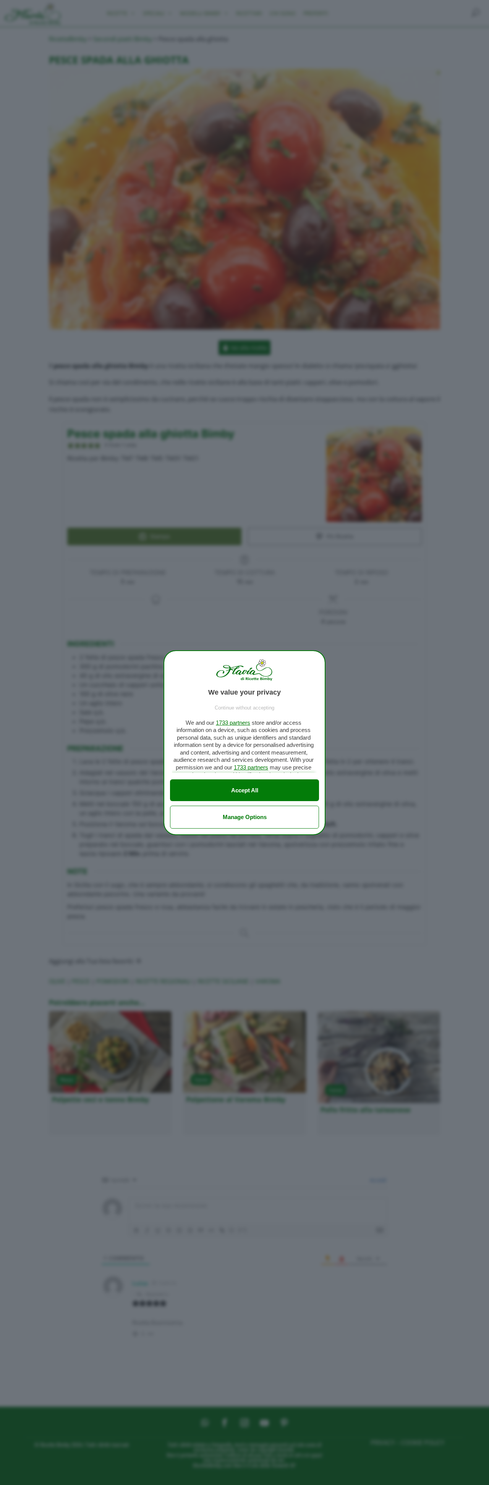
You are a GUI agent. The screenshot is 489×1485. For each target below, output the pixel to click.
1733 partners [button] (233, 722)
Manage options (245, 817)
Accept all (244, 790)
